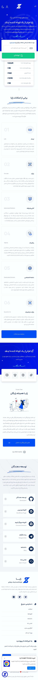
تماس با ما (29, 623)
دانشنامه (30, 619)
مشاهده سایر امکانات (19, 334)
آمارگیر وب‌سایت (28, 628)
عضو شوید (12, 43)
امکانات (30, 609)
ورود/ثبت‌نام (29, 633)
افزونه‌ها (30, 614)
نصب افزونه (31, 668)
